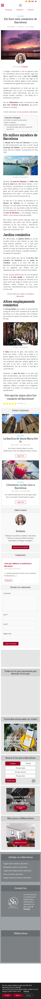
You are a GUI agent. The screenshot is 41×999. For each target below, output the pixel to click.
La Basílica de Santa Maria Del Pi (20, 440)
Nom (5, 615)
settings (26, 991)
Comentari (20, 27)
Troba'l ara (10, 781)
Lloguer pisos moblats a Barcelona (15, 864)
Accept (7, 995)
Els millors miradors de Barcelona (15, 120)
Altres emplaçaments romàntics (15, 125)
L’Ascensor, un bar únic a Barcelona (20, 486)
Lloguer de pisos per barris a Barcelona (17, 878)
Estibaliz (31, 27)
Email (5, 624)
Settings (28, 995)
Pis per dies (20, 776)
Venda (28, 763)
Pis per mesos (20, 772)
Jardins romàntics (10, 122)
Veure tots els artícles (20, 547)
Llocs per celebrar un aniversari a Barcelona (18, 564)
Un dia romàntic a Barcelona (27, 112)
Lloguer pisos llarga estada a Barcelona (17, 871)
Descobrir (20, 16)
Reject (18, 995)
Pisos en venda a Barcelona (13, 874)
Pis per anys (20, 768)
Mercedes (26, 445)
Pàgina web (7, 634)
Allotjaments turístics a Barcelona (15, 867)
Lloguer (13, 763)
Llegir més (20, 456)
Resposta (8, 580)
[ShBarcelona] (20, 5)
